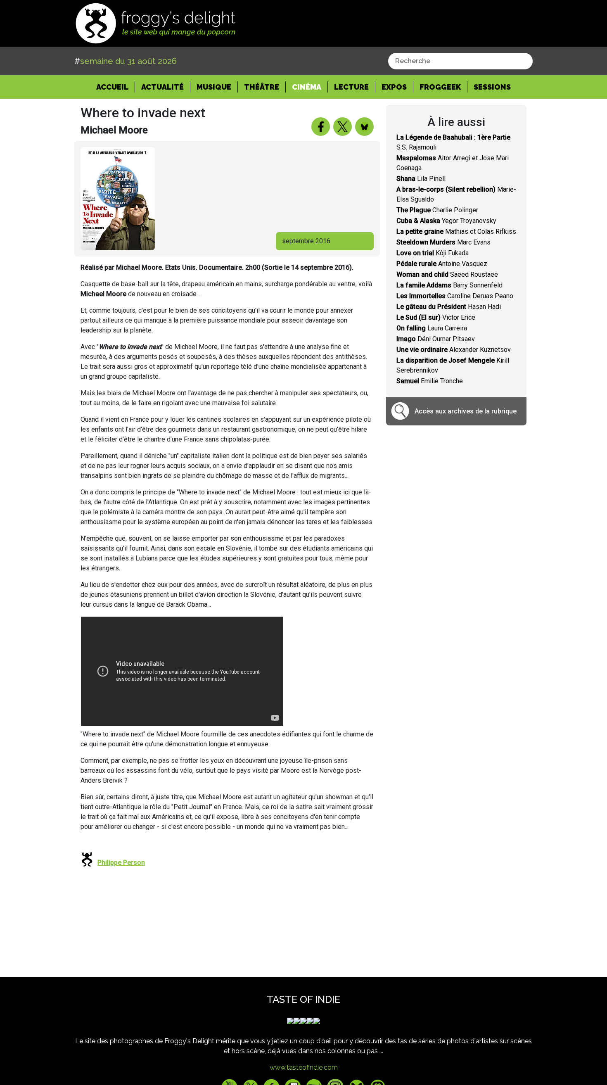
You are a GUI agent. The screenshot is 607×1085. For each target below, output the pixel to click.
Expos (394, 87)
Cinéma (306, 87)
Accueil (115, 86)
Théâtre (261, 87)
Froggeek (440, 87)
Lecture (351, 87)
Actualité (162, 87)
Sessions (492, 87)
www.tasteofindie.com (304, 1067)
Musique (214, 87)
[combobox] (460, 61)
